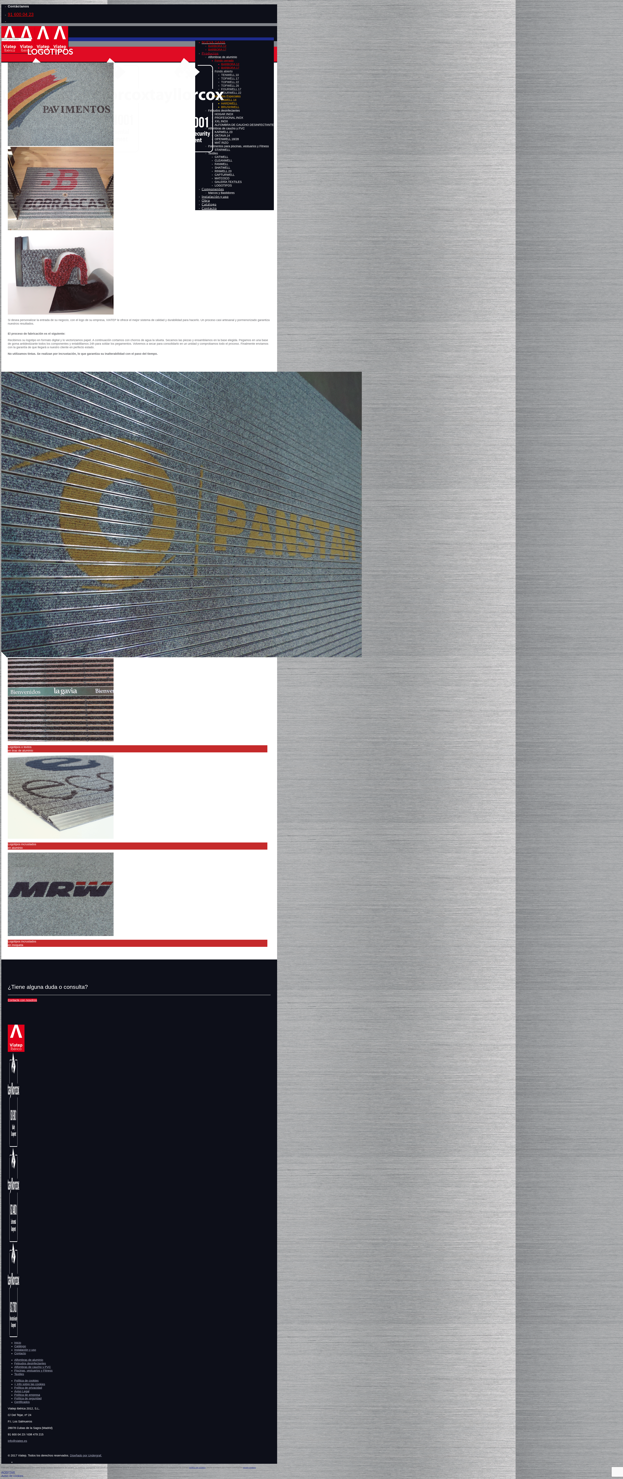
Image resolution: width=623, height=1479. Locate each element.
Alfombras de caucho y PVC (32, 1367)
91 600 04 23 (21, 14)
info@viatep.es (17, 1441)
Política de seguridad (28, 1398)
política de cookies (197, 1468)
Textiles (19, 1374)
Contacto (20, 1353)
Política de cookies (26, 1380)
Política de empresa (27, 1395)
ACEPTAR (8, 1472)
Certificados (22, 1402)
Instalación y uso (25, 1349)
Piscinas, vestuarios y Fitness (33, 1370)
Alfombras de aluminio (28, 1360)
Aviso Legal (21, 1391)
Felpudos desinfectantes (30, 1363)
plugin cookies (249, 1468)
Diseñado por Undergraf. (86, 1455)
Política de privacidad (28, 1387)
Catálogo (20, 1346)
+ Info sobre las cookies (29, 1384)
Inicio (17, 1342)
